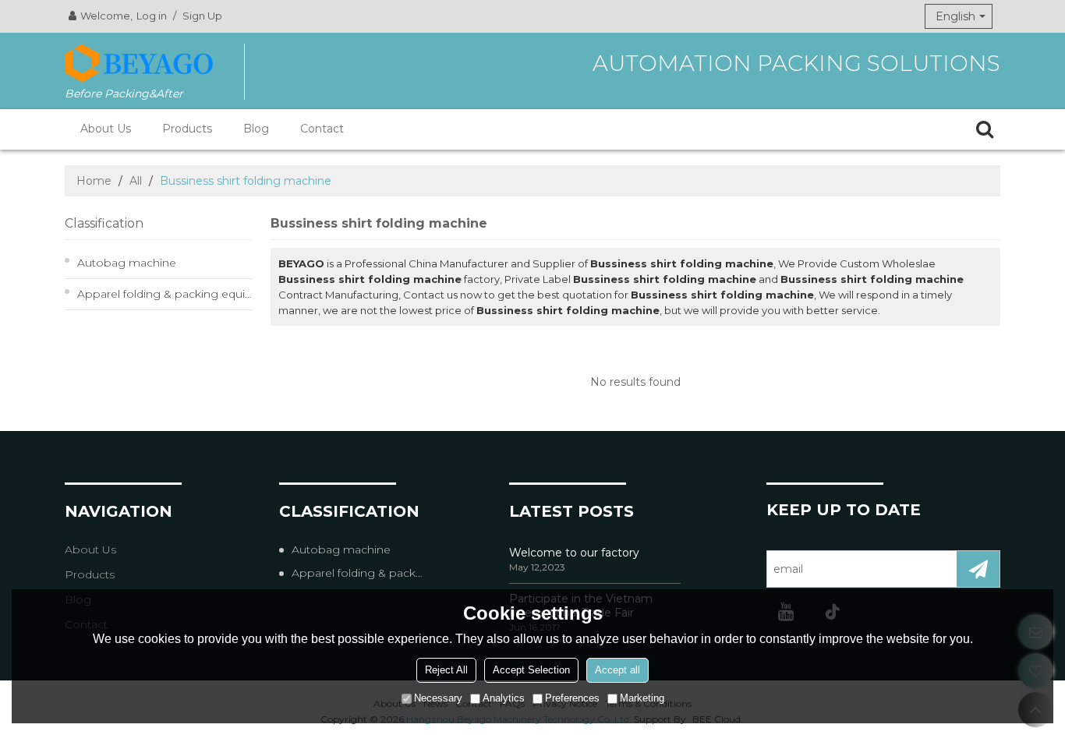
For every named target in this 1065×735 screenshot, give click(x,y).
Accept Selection (531, 670)
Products (187, 129)
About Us (105, 129)
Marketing (642, 698)
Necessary (438, 698)
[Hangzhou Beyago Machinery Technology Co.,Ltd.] (139, 63)
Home (93, 181)
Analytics (504, 698)
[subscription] (978, 569)
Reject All (446, 670)
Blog (256, 129)
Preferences (572, 698)
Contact (322, 129)
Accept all (617, 670)
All (135, 181)
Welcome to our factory (574, 553)
